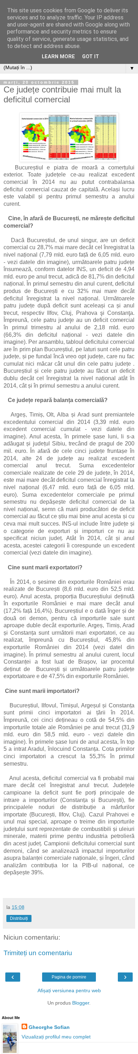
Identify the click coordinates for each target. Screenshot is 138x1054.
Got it (90, 57)
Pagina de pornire (69, 977)
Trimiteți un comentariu (38, 953)
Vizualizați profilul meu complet (56, 1037)
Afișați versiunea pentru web (69, 990)
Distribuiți (19, 918)
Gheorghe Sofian (49, 1027)
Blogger (80, 1003)
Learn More (58, 57)
